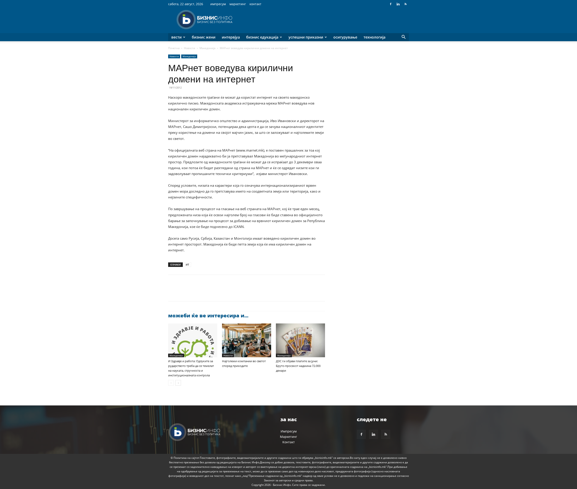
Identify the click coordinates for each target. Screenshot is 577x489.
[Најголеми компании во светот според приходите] (246, 340)
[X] (183, 291)
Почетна (174, 48)
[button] (403, 37)
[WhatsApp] (203, 291)
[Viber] (224, 291)
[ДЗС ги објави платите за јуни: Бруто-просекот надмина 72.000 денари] (300, 340)
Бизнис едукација (262, 37)
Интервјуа (231, 37)
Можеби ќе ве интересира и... (208, 315)
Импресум (218, 4)
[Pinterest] (193, 291)
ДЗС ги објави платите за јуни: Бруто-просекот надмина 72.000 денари (298, 366)
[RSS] (405, 4)
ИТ (187, 264)
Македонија (207, 48)
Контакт (255, 4)
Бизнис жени (203, 37)
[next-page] (178, 383)
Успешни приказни (305, 37)
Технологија (374, 37)
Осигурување (345, 37)
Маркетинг (237, 4)
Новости (189, 48)
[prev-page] (171, 383)
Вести (176, 37)
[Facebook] (390, 4)
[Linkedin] (398, 4)
